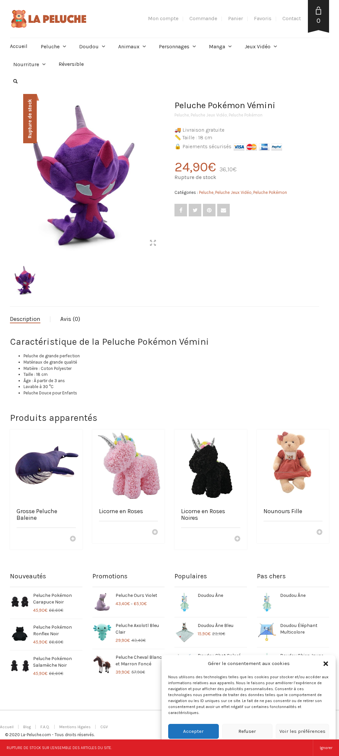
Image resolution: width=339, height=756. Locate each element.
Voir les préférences (302, 731)
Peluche (50, 46)
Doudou (89, 46)
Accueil (18, 46)
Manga (217, 46)
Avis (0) (70, 319)
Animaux (128, 46)
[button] (325, 663)
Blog (27, 727)
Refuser (247, 731)
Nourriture (26, 64)
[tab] (30, 319)
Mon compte (163, 18)
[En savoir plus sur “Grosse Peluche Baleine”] (73, 539)
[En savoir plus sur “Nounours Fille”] (319, 533)
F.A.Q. (45, 727)
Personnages (174, 46)
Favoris (262, 18)
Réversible (71, 64)
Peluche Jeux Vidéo (209, 114)
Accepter (193, 731)
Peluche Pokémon (246, 114)
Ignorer (326, 747)
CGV (104, 727)
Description (25, 319)
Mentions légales (75, 727)
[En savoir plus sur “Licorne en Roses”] (155, 533)
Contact (291, 18)
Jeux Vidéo (257, 46)
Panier (235, 18)
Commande (203, 18)
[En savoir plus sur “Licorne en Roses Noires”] (237, 539)
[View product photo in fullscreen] (153, 243)
